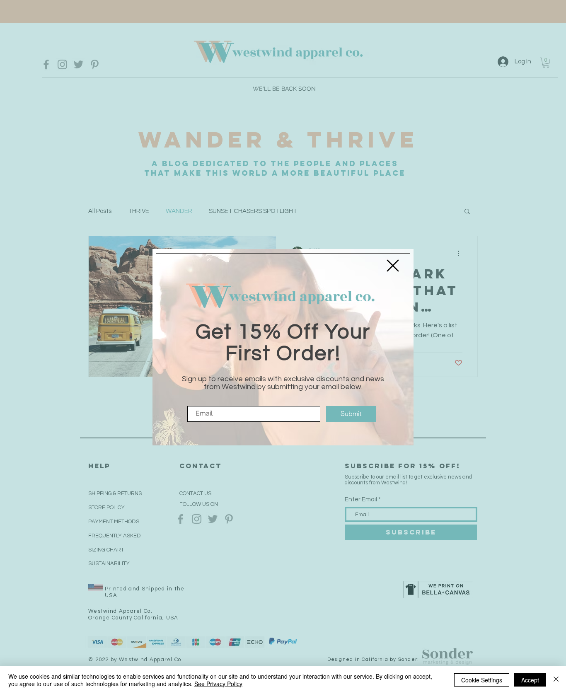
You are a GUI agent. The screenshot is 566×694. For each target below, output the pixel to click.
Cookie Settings (481, 680)
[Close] (556, 679)
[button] (393, 265)
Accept (530, 680)
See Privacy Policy (218, 683)
